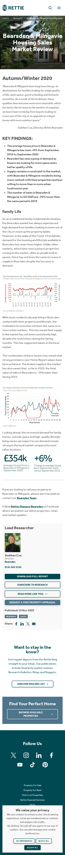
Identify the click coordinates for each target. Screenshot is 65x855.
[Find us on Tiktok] (32, 764)
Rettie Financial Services (32, 800)
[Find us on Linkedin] (38, 755)
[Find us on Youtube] (20, 764)
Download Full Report (32, 576)
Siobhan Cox (13, 555)
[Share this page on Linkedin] (22, 623)
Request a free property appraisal (32, 602)
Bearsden (10, 561)
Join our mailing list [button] (31, 683)
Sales (23, 616)
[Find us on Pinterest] (45, 764)
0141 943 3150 (13, 567)
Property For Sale (32, 785)
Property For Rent (32, 790)
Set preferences (24, 841)
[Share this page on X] (28, 623)
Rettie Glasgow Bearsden (27, 506)
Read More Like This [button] (30, 593)
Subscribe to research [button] (32, 584)
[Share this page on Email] (33, 623)
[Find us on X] (13, 755)
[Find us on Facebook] (51, 755)
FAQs (32, 804)
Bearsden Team (26, 498)
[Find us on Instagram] (26, 755)
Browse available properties (31, 714)
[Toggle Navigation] (59, 8)
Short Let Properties (32, 795)
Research (17, 18)
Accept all (32, 848)
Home (5, 18)
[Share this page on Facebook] (16, 623)
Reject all (43, 841)
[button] (50, 8)
